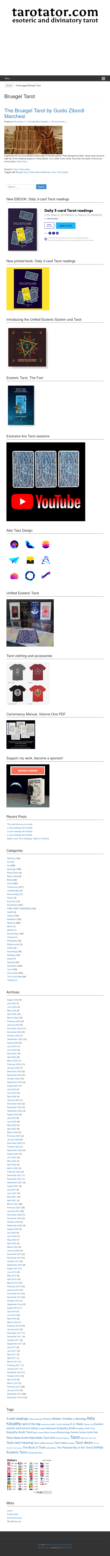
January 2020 (13, 1250)
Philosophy (12, 940)
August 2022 (13, 1153)
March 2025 (12, 1060)
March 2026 (12, 1017)
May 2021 (11, 1196)
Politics (10, 947)
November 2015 (14, 1397)
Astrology (11, 869)
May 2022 (11, 1160)
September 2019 (14, 1264)
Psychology (12, 951)
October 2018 (13, 1300)
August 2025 (13, 1042)
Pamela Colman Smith (82, 1432)
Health (10, 912)
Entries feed (12, 1514)
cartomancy (45, 1424)
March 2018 (12, 1322)
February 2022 (14, 1171)
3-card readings (17, 1418)
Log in (10, 1510)
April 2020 (11, 1243)
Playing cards (13, 944)
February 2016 (14, 1386)
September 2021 (14, 1182)
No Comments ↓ (59, 121)
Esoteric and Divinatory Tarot (59, 1544)
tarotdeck (71, 1443)
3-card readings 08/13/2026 (19, 834)
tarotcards (50, 1443)
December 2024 (14, 1071)
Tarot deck (60, 1443)
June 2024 (12, 1092)
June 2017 (12, 1350)
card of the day (31, 1424)
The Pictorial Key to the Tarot (74, 1447)
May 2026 (11, 1010)
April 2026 (11, 1014)
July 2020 (11, 1232)
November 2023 (14, 1107)
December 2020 (14, 1214)
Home (9, 85)
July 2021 (11, 1189)
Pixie (95, 1432)
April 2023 (11, 1128)
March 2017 (12, 1361)
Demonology (13, 894)
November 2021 (14, 1178)
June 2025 (12, 1049)
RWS (52, 1437)
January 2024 (13, 1100)
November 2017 (14, 1336)
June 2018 (12, 1315)
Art (8, 861)
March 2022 (12, 1168)
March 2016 (12, 1383)
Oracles (10, 937)
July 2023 (11, 1117)
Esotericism (12, 904)
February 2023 (14, 1135)
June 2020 (12, 1236)
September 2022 (14, 1150)
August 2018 (13, 1307)
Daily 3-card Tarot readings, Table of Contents (28, 838)
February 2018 (14, 1325)
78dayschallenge (35, 1419)
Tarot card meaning (19, 1442)
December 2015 (14, 1393)
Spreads (11, 962)
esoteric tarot (13, 1428)
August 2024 (13, 1085)
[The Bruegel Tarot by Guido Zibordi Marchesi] (33, 139)
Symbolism (12, 965)
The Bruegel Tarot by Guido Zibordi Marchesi (44, 113)
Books (10, 879)
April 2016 (11, 1379)
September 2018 (14, 1304)
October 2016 (13, 1375)
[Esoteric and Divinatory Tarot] (55, 15)
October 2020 (13, 1221)
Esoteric (98, 1424)
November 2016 (14, 1372)
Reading (11, 955)
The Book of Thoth (34, 1447)
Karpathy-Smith (66, 1428)
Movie (10, 926)
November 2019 (14, 1257)
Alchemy (11, 858)
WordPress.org (14, 1521)
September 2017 (14, 1343)
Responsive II (44, 1547)
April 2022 (11, 1164)
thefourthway (51, 1448)
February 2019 (14, 1286)
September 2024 (14, 1082)
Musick (10, 929)
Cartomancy (12, 886)
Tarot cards (39, 1443)
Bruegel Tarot (22, 172)
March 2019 (12, 1282)
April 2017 (11, 1358)
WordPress (67, 1547)
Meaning (11, 922)
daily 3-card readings (60, 1424)
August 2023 (13, 1114)
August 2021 (13, 1186)
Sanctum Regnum (63, 1438)
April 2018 (11, 1318)
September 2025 (14, 1039)
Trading (10, 980)
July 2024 (11, 1089)
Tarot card (92, 1438)
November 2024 (14, 1074)
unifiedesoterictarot (35, 1452)
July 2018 (11, 1311)
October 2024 (13, 1078)
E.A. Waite (76, 1424)
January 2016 (13, 1390)
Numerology (12, 933)
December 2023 (14, 1103)
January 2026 (13, 1024)
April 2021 (11, 1200)
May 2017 (11, 1354)
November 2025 (14, 1032)
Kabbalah (11, 919)
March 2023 (12, 1132)
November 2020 (14, 1218)
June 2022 (12, 1157)
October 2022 (13, 1146)
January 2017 (13, 1368)
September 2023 (14, 1110)
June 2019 (12, 1272)
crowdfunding (13, 890)
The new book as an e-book (20, 824)
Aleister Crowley (62, 1418)
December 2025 (14, 1028)
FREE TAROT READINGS (19, 908)
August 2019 (13, 1268)
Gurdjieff (41, 1428)
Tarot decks (24, 169)
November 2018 (14, 1297)
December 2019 (14, 1254)
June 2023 (12, 1121)
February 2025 (14, 1064)
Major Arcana (38, 1432)
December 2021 (14, 1175)
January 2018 (13, 1329)
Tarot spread (17, 1448)
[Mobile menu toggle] (103, 78)
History (10, 915)
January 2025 (13, 1067)
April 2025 (11, 1057)
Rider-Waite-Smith (17, 1437)
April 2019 (11, 1279)
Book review (12, 876)
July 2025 (11, 1046)
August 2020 (13, 1229)
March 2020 (12, 1246)
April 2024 (11, 1096)
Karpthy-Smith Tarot (85, 1428)
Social (10, 958)
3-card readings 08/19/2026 (19, 827)
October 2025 (13, 1035)
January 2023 (13, 1139)
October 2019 (13, 1261)
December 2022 (14, 1143)
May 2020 (11, 1239)
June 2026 (12, 1006)
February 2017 (14, 1365)
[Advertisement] (55, 54)
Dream (10, 897)
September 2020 (14, 1225)
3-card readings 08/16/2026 (19, 831)
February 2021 (14, 1207)
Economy (11, 901)
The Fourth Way (14, 976)
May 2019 (11, 1275)
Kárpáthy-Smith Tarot (19, 1432)
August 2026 (13, 999)
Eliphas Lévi (89, 1424)
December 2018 (14, 1293)
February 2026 (14, 1021)
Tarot (15, 169)
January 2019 (13, 1289)
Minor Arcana (50, 1432)
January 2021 (13, 1211)
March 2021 (12, 1203)
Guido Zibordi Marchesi (40, 172)
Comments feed (14, 1517)
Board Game (13, 872)
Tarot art (84, 1437)
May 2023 (11, 1125)
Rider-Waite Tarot (39, 1437)
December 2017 (14, 1332)
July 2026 (11, 1003)
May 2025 (11, 1053)
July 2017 (11, 1347)
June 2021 (12, 1193)
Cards (10, 883)
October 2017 (13, 1340)
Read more (22, 161)
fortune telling (30, 1428)
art (74, 1419)
